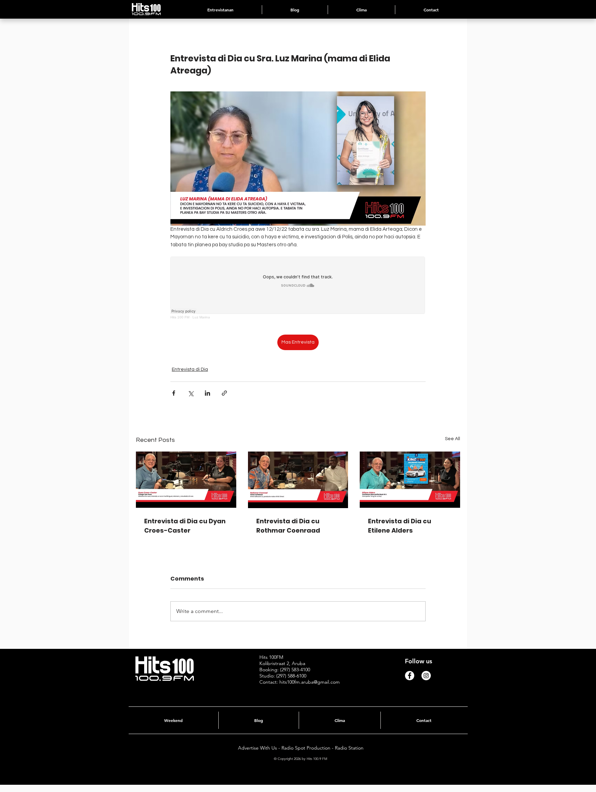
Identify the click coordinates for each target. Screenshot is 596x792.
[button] (361, 9)
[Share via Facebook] (173, 393)
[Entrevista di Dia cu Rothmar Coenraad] (298, 480)
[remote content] (298, 288)
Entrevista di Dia (190, 369)
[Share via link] (224, 393)
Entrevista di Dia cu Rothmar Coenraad (288, 526)
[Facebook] (409, 675)
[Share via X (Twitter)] (190, 393)
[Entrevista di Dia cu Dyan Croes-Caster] (186, 480)
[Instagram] (426, 675)
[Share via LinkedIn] (207, 393)
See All (452, 438)
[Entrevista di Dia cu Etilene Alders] (410, 480)
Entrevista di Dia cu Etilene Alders (399, 526)
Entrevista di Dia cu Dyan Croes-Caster (185, 526)
